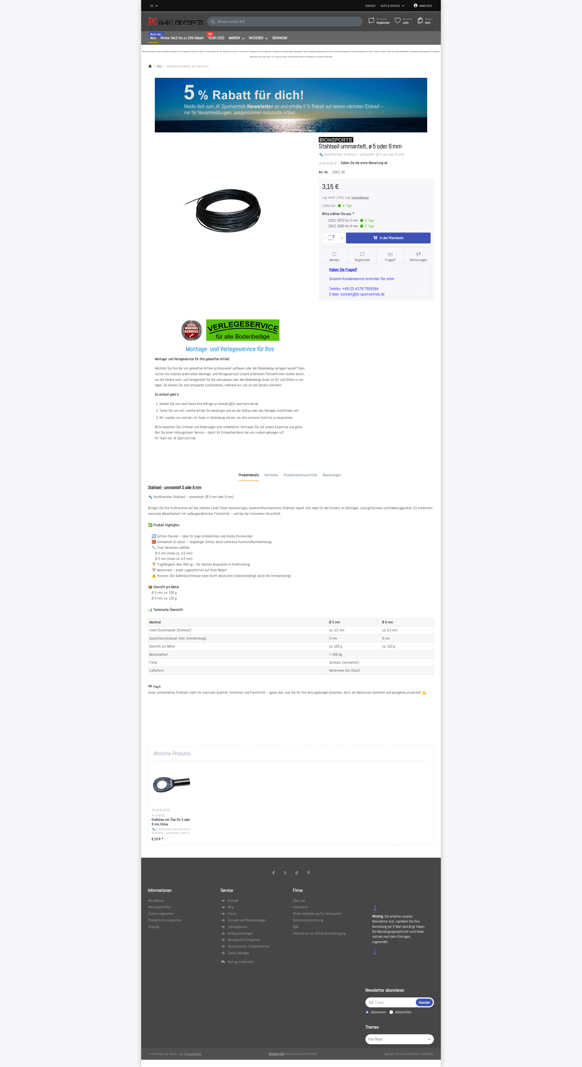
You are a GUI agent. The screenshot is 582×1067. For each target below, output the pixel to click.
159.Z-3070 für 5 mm (351, 220)
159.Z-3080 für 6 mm (351, 226)
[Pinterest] (309, 873)
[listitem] (230, 219)
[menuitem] (153, 38)
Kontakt (370, 6)
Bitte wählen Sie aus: (336, 214)
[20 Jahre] (291, 104)
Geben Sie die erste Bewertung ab (364, 162)
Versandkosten (360, 197)
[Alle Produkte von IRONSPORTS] (336, 139)
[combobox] (154, 6)
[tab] (249, 475)
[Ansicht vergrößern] (230, 219)
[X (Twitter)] (285, 873)
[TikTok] (297, 873)
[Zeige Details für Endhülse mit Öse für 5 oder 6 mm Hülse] (172, 785)
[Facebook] (273, 873)
